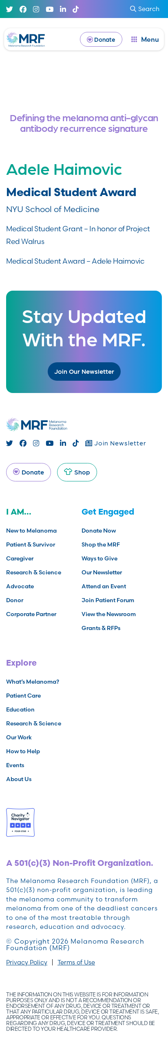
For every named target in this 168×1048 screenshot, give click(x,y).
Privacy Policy (26, 962)
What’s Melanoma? (32, 681)
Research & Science (33, 572)
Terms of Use (76, 962)
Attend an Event (104, 586)
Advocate (20, 586)
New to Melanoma (31, 530)
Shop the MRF (101, 544)
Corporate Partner (31, 614)
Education (20, 709)
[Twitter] (9, 9)
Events (15, 765)
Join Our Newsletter (84, 371)
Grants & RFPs (101, 628)
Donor (14, 600)
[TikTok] (76, 9)
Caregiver (19, 558)
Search (148, 9)
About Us (18, 779)
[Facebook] (23, 9)
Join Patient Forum (108, 600)
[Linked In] (63, 9)
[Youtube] (49, 9)
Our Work (19, 737)
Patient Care (23, 695)
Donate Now (99, 530)
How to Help (23, 751)
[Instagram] (36, 9)
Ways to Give (99, 558)
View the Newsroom (109, 614)
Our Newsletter (102, 572)
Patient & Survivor (30, 544)
